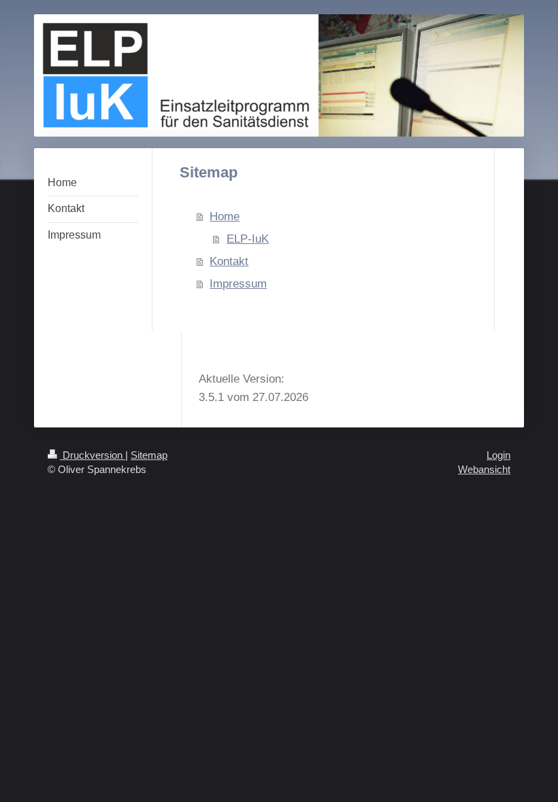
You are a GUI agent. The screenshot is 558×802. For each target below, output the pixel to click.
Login (498, 455)
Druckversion (92, 455)
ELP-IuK (248, 238)
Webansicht (484, 469)
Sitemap (149, 455)
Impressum (238, 283)
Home (225, 216)
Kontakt (229, 261)
